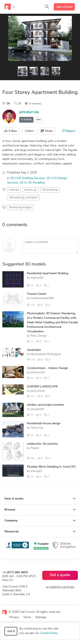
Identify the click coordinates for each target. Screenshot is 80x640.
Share (48, 131)
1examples (34, 350)
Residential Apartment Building (47, 273)
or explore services (60, 587)
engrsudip (37, 277)
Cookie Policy (49, 633)
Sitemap (40, 617)
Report (70, 131)
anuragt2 (36, 471)
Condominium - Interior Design (47, 368)
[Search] (47, 7)
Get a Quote (64, 7)
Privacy (14, 617)
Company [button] (10, 520)
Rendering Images (20, 207)
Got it (11, 631)
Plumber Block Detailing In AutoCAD (51, 466)
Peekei (35, 448)
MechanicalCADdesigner (46, 354)
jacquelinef (37, 409)
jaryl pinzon (38, 391)
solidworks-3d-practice (42, 444)
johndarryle (29, 112)
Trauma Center (36, 294)
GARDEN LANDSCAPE (42, 386)
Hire (38, 119)
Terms (27, 617)
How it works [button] (13, 498)
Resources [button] (11, 531)
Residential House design (44, 423)
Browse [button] (9, 509)
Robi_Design (39, 335)
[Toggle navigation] (9, 7)
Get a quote (60, 575)
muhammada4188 (42, 298)
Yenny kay (37, 427)
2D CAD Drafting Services (27, 178)
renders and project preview (45, 405)
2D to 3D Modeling (32, 182)
